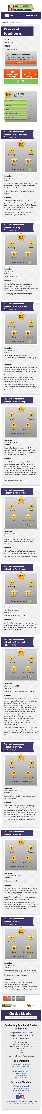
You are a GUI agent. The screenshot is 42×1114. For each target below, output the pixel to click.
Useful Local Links (21, 1077)
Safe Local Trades (11, 1101)
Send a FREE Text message (29, 75)
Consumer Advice (21, 1075)
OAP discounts (21, 1073)
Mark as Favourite (22, 81)
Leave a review (21, 63)
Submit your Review (18, 81)
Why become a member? (21, 1086)
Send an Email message (12, 75)
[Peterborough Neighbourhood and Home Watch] (33, 1006)
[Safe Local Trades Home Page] (21, 7)
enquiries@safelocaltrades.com (24, 1032)
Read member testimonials (21, 1090)
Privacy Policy (32, 1101)
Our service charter (21, 1069)
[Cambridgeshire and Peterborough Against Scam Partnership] (19, 1006)
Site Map (24, 1101)
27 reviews (24, 96)
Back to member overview (13, 22)
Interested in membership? (21, 1088)
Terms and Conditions (16, 1103)
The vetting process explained (21, 1071)
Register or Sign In (32, 15)
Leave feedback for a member (21, 1064)
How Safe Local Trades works (21, 1067)
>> (22, 999)
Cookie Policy (28, 1103)
